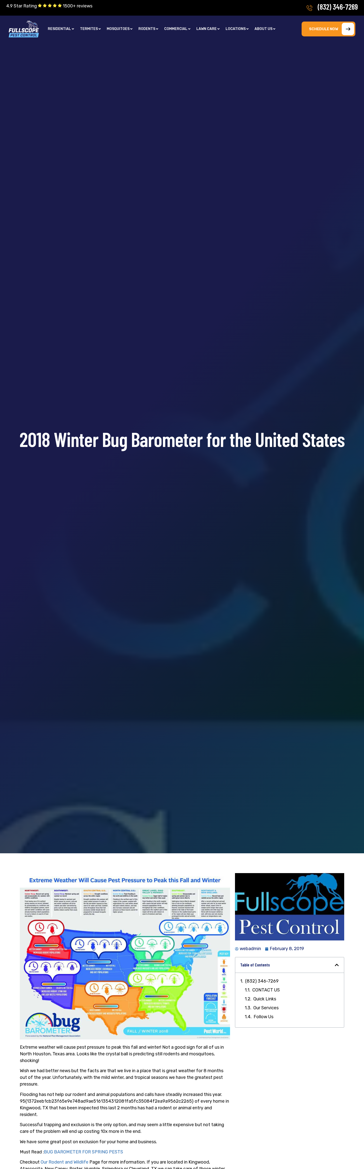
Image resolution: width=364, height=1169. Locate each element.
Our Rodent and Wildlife (64, 1162)
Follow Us (263, 1016)
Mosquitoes (118, 29)
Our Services (266, 1008)
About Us (263, 29)
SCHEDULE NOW (323, 29)
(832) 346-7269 (338, 6)
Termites (89, 29)
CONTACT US (266, 990)
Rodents (146, 29)
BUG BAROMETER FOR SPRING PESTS (83, 1152)
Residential (59, 29)
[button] (61, 29)
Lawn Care (206, 29)
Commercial (175, 29)
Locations (236, 29)
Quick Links (264, 999)
